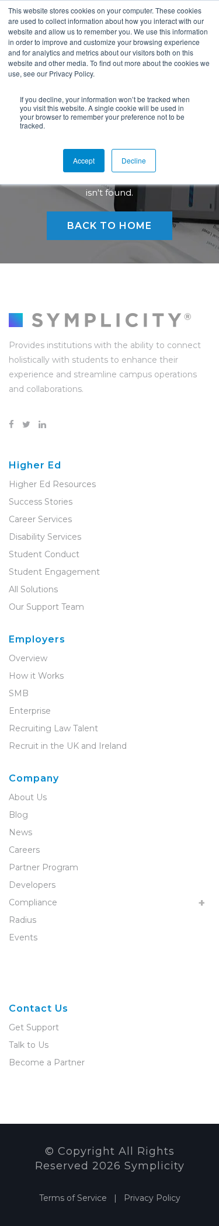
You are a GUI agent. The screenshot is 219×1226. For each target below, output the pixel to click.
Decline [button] (133, 160)
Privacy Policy (152, 1198)
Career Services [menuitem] (40, 519)
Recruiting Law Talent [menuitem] (53, 728)
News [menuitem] (20, 832)
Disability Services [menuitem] (45, 537)
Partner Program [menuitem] (43, 867)
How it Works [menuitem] (36, 676)
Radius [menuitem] (22, 920)
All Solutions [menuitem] (33, 589)
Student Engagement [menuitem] (54, 572)
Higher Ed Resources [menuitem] (52, 484)
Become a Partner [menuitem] (47, 1062)
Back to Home (109, 225)
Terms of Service (73, 1198)
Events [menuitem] (23, 937)
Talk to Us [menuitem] (28, 1045)
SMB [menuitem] (19, 693)
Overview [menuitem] (28, 658)
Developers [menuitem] (32, 885)
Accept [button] (84, 160)
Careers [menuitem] (24, 850)
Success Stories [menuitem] (40, 501)
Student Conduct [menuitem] (44, 554)
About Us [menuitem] (28, 797)
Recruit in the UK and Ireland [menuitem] (68, 746)
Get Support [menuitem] (34, 1027)
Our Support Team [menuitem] (46, 607)
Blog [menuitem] (18, 815)
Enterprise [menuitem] (30, 711)
